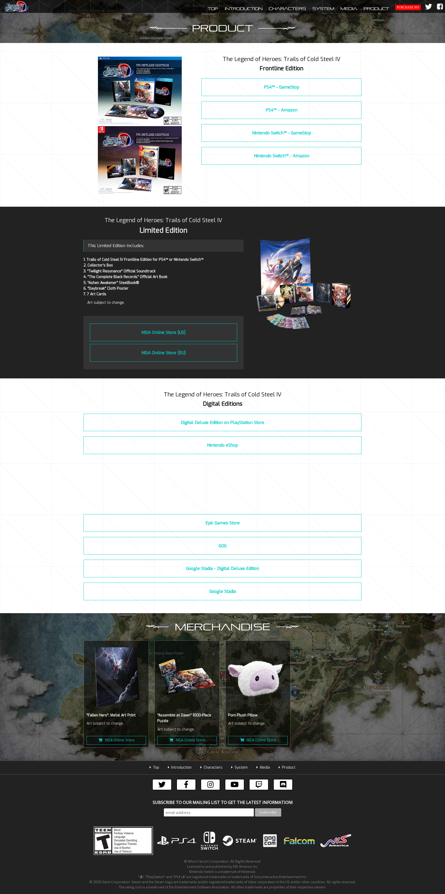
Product (288, 767)
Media (265, 767)
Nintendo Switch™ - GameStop (281, 133)
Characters (213, 767)
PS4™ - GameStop (281, 87)
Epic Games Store (223, 523)
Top (156, 767)
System (241, 767)
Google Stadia (222, 591)
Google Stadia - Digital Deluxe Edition (222, 568)
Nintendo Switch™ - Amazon (281, 156)
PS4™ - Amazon (281, 110)
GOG (223, 546)
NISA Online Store (119, 740)
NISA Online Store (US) (163, 332)
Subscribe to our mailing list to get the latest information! (223, 802)
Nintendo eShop (222, 445)
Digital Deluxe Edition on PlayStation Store (222, 422)
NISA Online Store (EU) (163, 352)
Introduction (181, 767)
